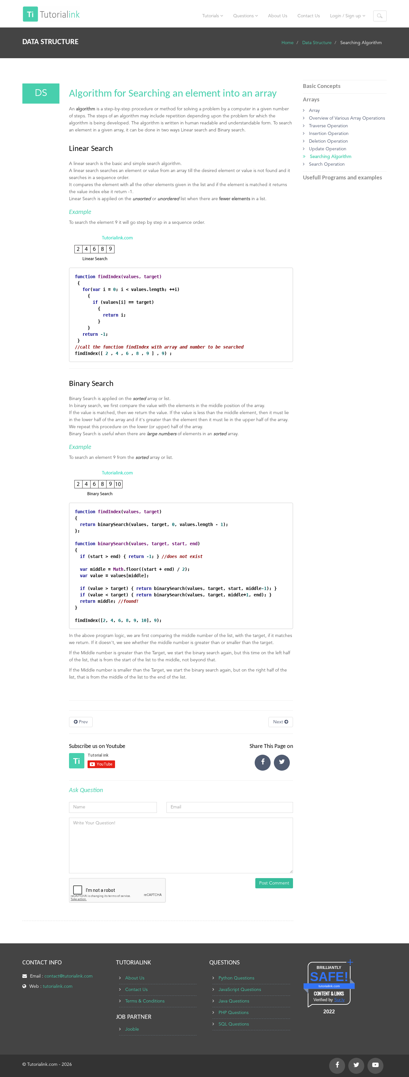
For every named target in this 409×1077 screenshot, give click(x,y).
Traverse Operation (328, 126)
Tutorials (211, 16)
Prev (83, 722)
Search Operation (326, 164)
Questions (244, 16)
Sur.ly (339, 999)
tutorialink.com (58, 986)
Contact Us (308, 16)
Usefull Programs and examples (342, 178)
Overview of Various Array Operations (346, 118)
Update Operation (327, 149)
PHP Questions (234, 1012)
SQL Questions (234, 1024)
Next (278, 722)
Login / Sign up (346, 16)
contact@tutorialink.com (68, 976)
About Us (277, 16)
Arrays (311, 100)
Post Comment (274, 883)
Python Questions (236, 978)
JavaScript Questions (240, 989)
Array (314, 110)
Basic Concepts (322, 86)
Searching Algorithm (330, 156)
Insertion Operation (328, 133)
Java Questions (234, 1001)
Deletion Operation (328, 141)
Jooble (132, 1029)
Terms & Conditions (145, 1001)
